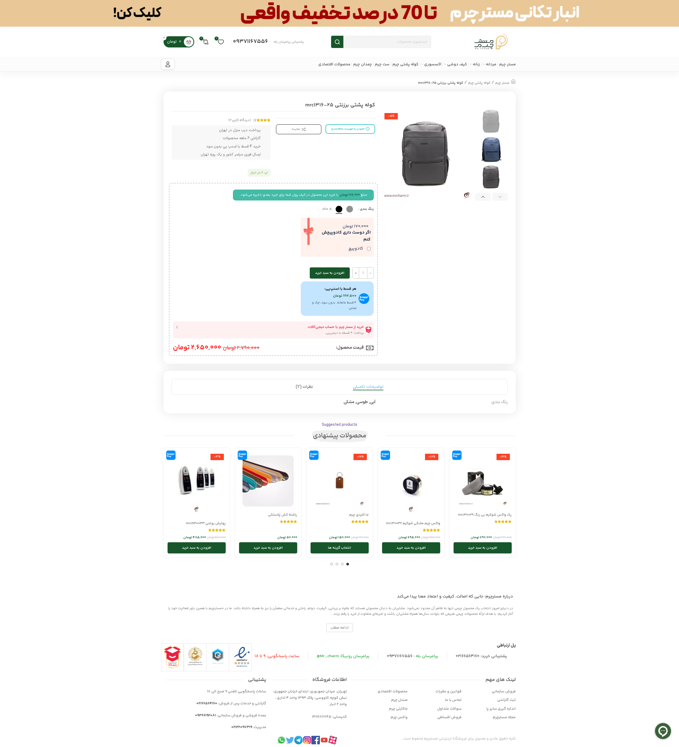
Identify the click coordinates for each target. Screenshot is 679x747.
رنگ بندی (367, 209)
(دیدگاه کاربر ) (239, 120)
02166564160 (467, 656)
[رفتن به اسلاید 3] (337, 564)
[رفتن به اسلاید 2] (342, 564)
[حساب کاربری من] (167, 64)
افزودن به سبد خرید (329, 273)
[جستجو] (337, 42)
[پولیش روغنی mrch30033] (197, 485)
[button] (500, 197)
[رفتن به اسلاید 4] (331, 564)
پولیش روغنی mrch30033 (206, 523)
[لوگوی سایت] (491, 42)
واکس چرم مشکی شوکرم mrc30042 (413, 523)
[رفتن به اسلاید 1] (347, 564)
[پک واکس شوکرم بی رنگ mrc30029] (483, 481)
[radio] (349, 209)
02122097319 (241, 727)
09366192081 (205, 715)
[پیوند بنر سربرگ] (339, 13)
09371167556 (250, 41)
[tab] (368, 386)
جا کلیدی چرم (359, 514)
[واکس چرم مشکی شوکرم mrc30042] (411, 485)
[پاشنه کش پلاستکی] (268, 481)
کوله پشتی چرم (479, 83)
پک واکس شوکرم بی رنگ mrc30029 (485, 514)
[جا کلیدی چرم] (340, 481)
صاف (325, 209)
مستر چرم (502, 83)
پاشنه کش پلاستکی (282, 514)
